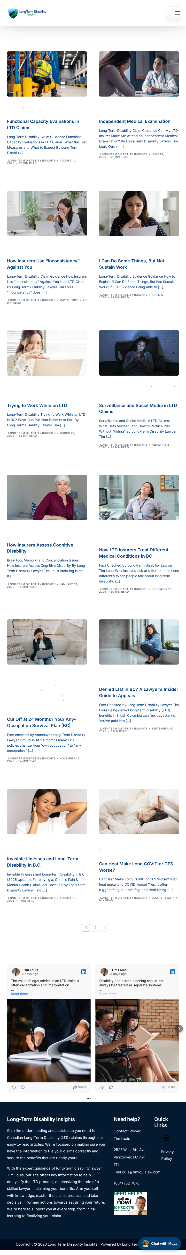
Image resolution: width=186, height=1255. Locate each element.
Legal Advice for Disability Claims (35, 699)
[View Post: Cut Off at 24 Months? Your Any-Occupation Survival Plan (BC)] (47, 639)
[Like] (14, 1087)
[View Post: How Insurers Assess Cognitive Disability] (47, 494)
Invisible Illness (57, 843)
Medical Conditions (116, 534)
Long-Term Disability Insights (31, 160)
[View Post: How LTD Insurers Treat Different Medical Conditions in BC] (139, 494)
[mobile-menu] (173, 13)
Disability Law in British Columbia (35, 694)
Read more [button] (19, 994)
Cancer (50, 530)
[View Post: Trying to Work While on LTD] (47, 350)
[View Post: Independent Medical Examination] (139, 71)
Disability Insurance (24, 689)
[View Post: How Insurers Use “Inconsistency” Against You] (47, 210)
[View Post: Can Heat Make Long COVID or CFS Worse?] (139, 808)
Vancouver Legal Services (65, 704)
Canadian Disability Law (27, 674)
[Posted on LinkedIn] (83, 972)
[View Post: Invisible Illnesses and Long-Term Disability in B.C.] (47, 808)
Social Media (164, 385)
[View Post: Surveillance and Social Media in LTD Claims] (139, 350)
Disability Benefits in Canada (31, 684)
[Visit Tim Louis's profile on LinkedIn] (15, 972)
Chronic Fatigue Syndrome (29, 679)
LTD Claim (15, 106)
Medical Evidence (150, 106)
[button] (7, 1028)
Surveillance (111, 390)
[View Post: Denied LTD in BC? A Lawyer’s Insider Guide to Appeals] (139, 639)
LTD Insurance (147, 530)
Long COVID (110, 849)
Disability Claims (57, 246)
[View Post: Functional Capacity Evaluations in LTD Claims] (47, 71)
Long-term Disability (42, 106)
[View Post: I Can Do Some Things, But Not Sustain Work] (139, 210)
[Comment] (21, 1087)
